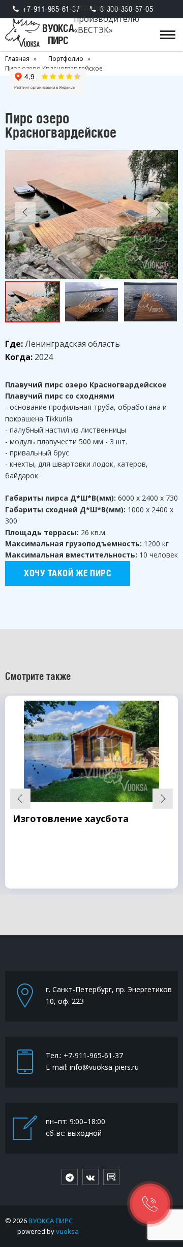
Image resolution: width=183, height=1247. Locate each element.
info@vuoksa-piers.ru (104, 1067)
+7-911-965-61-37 (51, 9)
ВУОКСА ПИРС (50, 1220)
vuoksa (67, 1231)
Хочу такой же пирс (67, 573)
